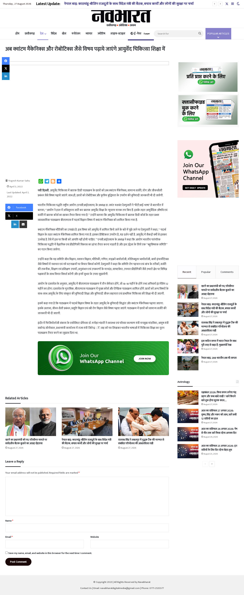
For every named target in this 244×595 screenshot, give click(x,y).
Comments (227, 272)
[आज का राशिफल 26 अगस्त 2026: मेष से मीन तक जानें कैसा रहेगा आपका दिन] (187, 434)
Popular (206, 272)
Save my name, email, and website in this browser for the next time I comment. (50, 553)
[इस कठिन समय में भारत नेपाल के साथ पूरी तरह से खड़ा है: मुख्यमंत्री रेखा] (187, 346)
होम (17, 33)
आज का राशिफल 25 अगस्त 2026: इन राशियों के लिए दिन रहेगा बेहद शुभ (219, 448)
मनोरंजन (76, 33)
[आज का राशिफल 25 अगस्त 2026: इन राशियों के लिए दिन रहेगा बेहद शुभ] (187, 451)
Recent (187, 272)
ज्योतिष (101, 33)
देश (41, 33)
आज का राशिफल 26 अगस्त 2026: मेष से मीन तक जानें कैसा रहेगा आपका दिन (219, 431)
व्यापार (89, 33)
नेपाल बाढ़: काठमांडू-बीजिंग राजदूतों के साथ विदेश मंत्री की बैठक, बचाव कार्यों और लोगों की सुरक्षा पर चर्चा (129, 4)
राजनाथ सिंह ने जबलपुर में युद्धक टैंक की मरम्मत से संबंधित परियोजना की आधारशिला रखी (141, 442)
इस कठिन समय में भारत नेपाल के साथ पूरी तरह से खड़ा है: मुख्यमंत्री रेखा (218, 343)
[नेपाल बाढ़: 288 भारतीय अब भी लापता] (187, 363)
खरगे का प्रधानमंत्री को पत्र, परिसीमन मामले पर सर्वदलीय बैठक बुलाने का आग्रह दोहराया (26, 442)
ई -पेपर (141, 33)
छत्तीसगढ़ (30, 33)
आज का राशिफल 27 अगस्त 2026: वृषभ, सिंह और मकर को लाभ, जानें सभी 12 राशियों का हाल (219, 414)
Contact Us (86, 588)
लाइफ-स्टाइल (118, 33)
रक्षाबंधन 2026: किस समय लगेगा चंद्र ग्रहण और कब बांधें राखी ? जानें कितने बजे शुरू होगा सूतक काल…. (218, 396)
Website (94, 537)
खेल (64, 33)
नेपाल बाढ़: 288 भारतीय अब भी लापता (219, 358)
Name (9, 521)
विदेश (54, 33)
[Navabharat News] (122, 18)
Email (9, 537)
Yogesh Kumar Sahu (19, 181)
